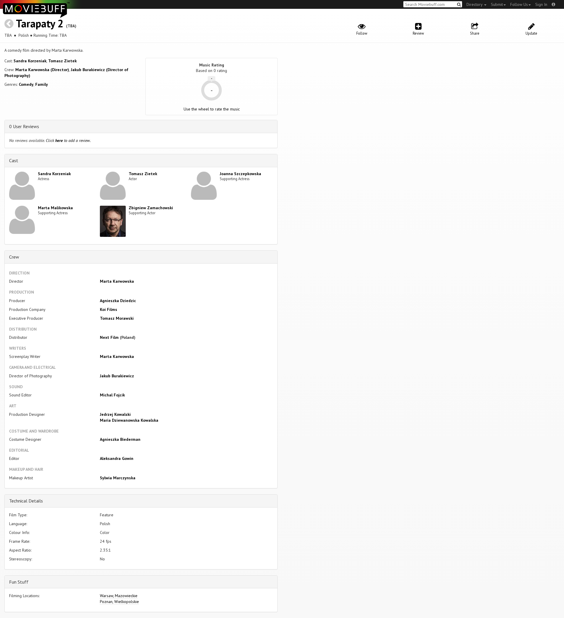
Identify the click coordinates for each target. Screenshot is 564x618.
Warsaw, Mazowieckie (118, 595)
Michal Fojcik (112, 395)
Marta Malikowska (55, 207)
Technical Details (26, 501)
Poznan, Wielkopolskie (119, 601)
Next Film (109, 337)
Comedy (26, 84)
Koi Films (108, 309)
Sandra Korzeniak (30, 60)
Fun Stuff (18, 582)
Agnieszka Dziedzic (118, 300)
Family (41, 84)
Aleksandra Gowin (116, 458)
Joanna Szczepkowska (240, 173)
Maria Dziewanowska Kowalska (129, 420)
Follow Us (519, 4)
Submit (497, 4)
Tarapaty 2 (39, 23)
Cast (13, 160)
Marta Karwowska (117, 281)
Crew (14, 257)
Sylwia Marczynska (117, 477)
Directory (475, 4)
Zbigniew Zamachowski (151, 207)
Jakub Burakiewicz (117, 375)
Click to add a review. (68, 140)
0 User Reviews (24, 126)
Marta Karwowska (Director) (42, 69)
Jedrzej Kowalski (115, 414)
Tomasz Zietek (62, 60)
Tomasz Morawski (117, 318)
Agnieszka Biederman (120, 439)
